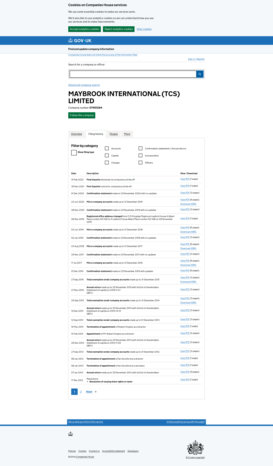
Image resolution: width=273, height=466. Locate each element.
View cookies (144, 29)
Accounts (116, 148)
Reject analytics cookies (119, 29)
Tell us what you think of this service (85, 421)
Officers (149, 162)
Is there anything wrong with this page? (186, 421)
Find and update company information (91, 49)
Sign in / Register (196, 59)
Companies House (85, 456)
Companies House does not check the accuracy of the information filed (102, 54)
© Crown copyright (195, 457)
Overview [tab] (76, 134)
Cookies (82, 451)
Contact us (94, 451)
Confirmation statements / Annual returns (165, 148)
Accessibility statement (113, 451)
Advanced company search (84, 85)
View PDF (185, 179)
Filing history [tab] (95, 134)
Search (199, 74)
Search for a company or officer (86, 64)
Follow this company (82, 115)
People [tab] (114, 134)
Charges (115, 162)
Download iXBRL (188, 204)
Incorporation (152, 155)
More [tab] (127, 134)
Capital (114, 155)
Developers (133, 451)
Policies (72, 451)
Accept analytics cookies (84, 29)
